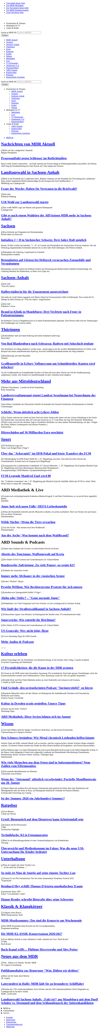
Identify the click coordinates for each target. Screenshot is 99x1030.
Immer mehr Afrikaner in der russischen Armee (33, 576)
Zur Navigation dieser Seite (17, 8)
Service (6, 1013)
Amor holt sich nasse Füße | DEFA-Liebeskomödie (34, 506)
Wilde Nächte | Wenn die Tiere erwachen (28, 522)
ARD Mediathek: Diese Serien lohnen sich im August (36, 716)
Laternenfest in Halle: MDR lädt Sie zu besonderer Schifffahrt (42, 983)
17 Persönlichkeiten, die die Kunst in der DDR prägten (37, 667)
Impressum (10, 1020)
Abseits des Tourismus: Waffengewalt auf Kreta (32, 554)
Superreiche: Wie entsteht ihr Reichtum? (28, 620)
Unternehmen (8, 1011)
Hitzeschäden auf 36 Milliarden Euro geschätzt (32, 432)
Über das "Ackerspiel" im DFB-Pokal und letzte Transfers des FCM (46, 453)
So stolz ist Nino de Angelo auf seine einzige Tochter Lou (38, 873)
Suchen (5, 35)
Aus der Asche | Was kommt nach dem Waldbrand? (35, 535)
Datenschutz (11, 1022)
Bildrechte (10, 1027)
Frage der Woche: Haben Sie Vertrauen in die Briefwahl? (39, 188)
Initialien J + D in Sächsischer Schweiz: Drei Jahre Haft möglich (43, 240)
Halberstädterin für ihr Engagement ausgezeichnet (34, 291)
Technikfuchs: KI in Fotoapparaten (24, 835)
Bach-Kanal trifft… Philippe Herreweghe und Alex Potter (39, 949)
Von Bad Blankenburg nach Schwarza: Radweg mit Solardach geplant (47, 343)
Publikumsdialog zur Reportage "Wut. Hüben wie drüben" (40, 970)
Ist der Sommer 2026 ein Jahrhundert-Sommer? (33, 798)
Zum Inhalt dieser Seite (15, 3)
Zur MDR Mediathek (15, 5)
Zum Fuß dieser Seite (15, 12)
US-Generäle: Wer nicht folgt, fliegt (24, 630)
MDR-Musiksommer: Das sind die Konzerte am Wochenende (41, 920)
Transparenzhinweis (14, 1024)
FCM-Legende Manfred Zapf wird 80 (26, 475)
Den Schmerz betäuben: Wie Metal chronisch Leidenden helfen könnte (47, 737)
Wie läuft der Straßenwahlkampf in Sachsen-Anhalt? (36, 609)
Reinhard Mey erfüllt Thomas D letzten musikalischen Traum (42, 886)
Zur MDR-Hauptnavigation (17, 10)
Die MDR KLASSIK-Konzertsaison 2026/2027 (31, 933)
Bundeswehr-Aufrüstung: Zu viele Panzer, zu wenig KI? (38, 565)
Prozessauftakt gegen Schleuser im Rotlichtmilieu (34, 158)
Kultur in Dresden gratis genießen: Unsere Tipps (33, 703)
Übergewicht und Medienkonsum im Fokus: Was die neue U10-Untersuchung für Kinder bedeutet (42, 850)
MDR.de (9, 138)
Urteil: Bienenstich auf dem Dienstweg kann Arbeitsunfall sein (42, 819)
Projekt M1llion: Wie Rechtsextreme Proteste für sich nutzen (41, 587)
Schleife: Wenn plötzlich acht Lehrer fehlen (30, 412)
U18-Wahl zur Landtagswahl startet (24, 202)
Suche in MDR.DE (9, 32)
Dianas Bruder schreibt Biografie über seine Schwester (37, 899)
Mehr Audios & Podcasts (17, 641)
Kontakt (9, 1017)
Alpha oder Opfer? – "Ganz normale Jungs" (30, 598)
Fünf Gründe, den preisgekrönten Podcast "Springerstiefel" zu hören (47, 687)
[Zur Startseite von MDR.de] (6, 19)
